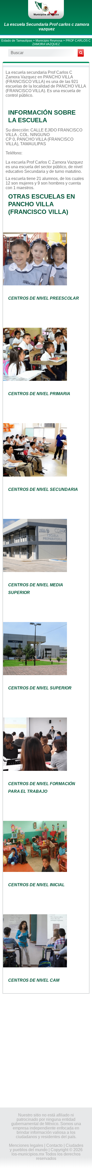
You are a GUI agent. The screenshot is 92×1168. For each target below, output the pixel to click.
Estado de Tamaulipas (16, 40)
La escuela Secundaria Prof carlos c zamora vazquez (46, 26)
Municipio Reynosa (49, 40)
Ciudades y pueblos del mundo (46, 1147)
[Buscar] (81, 53)
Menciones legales (26, 1145)
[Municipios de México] (46, 9)
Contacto (54, 1145)
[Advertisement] (46, 1050)
